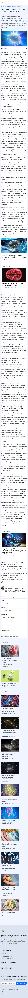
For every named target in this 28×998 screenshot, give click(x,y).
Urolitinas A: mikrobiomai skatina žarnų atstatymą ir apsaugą (9, 799)
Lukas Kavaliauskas (6, 29)
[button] (26, 48)
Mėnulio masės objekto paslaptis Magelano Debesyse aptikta (8, 777)
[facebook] (2, 968)
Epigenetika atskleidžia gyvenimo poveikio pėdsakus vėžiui (8, 822)
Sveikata (7, 6)
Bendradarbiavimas (7, 958)
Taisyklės (4, 954)
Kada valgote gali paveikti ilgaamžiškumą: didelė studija (9, 914)
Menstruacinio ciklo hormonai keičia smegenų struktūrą (12, 284)
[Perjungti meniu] (25, 2)
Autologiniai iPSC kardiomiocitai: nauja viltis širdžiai (9, 660)
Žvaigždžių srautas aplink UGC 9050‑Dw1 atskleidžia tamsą (9, 732)
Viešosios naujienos (16, 6)
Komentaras (4, 614)
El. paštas (3, 607)
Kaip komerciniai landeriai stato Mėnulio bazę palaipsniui (9, 754)
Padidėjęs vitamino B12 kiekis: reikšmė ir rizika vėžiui (8, 889)
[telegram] (6, 968)
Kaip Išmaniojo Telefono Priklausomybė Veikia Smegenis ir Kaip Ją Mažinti (14, 551)
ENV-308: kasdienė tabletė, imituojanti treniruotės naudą (9, 685)
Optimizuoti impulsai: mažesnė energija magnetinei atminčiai (8, 709)
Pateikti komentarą (7, 626)
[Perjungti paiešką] (21, 2)
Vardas (2, 600)
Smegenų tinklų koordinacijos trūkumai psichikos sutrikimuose (8, 867)
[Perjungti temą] (2, 991)
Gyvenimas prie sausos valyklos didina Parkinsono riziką (9, 844)
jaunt (2, 6)
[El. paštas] (10, 968)
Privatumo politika (7, 956)
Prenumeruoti (22, 983)
